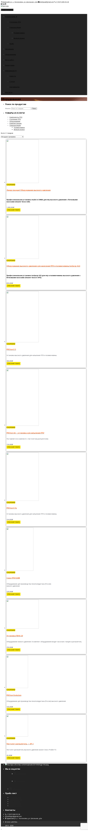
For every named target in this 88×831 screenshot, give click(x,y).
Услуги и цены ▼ (11, 17)
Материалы (9, 49)
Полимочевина (19, 33)
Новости (12, 76)
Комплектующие (15, 123)
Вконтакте (20, 781)
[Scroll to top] (1, 829)
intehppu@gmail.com (46, 2)
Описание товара (13, 210)
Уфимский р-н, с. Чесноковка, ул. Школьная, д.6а (19, 2)
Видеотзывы (9, 65)
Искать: (8, 108)
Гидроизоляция (15, 27)
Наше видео (21, 774)
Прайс (11, 44)
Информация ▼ (11, 71)
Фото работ (9, 60)
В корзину (11, 185)
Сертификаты (14, 87)
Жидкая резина (19, 38)
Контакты (8, 92)
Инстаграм (16, 789)
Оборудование (10, 54)
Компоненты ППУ (15, 117)
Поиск (34, 108)
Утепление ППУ (15, 22)
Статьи (12, 81)
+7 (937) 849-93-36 (62, 2)
